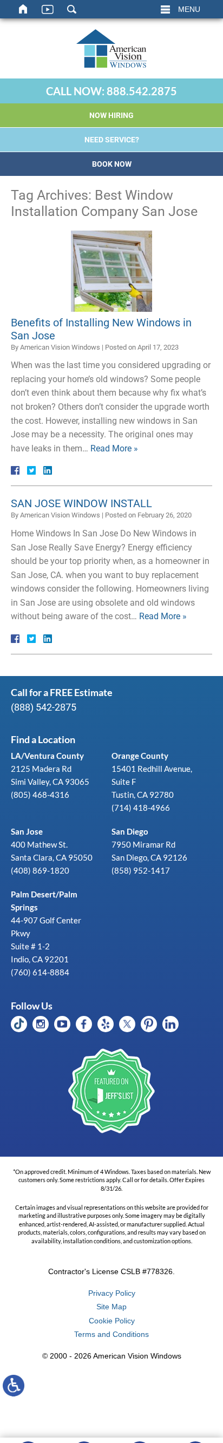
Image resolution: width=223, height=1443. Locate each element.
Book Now (112, 164)
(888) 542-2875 (43, 707)
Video (47, 9)
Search (71, 9)
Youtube (62, 1024)
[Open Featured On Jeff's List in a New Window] (111, 1091)
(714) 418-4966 (141, 807)
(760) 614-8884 (40, 972)
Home (23, 9)
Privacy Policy (111, 1293)
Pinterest (149, 1024)
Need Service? (111, 139)
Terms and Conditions (111, 1334)
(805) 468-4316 (40, 794)
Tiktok (19, 1024)
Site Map (111, 1306)
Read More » (114, 448)
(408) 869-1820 (40, 870)
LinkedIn (170, 1024)
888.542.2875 (142, 90)
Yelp (105, 1024)
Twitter (127, 1024)
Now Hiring (111, 115)
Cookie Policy (112, 1320)
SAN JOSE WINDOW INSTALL (81, 503)
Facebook (84, 1024)
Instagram (40, 1024)
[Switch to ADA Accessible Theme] (13, 1385)
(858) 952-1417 (141, 870)
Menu (189, 9)
